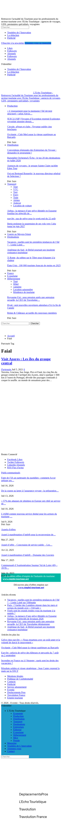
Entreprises (18, 727)
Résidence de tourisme (24, 292)
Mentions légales (15, 676)
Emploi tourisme (15, 698)
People (16, 740)
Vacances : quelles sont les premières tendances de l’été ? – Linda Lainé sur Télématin (33, 601)
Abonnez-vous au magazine (38, 43)
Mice (15, 737)
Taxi (15, 192)
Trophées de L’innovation (19, 746)
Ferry (15, 195)
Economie (18, 713)
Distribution (13, 145)
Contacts (11, 681)
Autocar (17, 203)
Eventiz (10, 689)
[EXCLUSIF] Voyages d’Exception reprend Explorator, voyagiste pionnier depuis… (33, 120)
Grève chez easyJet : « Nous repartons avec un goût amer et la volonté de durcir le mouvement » (30, 641)
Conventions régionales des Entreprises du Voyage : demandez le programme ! (31, 151)
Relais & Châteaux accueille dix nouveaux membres (32, 313)
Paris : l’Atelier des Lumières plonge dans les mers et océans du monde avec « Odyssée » (32, 606)
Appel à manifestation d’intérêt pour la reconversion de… (28, 534)
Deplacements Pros (16, 692)
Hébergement (13, 278)
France (10, 273)
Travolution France (16, 695)
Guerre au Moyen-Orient (19, 234)
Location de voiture (22, 205)
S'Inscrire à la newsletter (12, 43)
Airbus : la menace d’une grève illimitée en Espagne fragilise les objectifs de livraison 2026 (32, 617)
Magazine (12, 743)
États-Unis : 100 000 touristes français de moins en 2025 (34, 265)
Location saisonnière (23, 289)
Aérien (16, 200)
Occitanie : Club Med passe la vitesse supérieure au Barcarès (30, 647)
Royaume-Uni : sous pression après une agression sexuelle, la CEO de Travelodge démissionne (30, 622)
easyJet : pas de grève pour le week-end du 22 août (31, 218)
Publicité (11, 38)
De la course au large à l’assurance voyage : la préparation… (30, 490)
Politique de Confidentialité (20, 679)
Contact (11, 751)
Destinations (13, 237)
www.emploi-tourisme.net (16, 579)
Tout (15, 186)
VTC (15, 189)
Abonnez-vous (14, 748)
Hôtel (16, 284)
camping (17, 287)
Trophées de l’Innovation (19, 32)
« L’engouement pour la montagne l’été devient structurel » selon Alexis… (29, 112)
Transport (11, 184)
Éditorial (17, 729)
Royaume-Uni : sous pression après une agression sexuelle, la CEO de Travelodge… (30, 298)
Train (15, 197)
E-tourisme (12, 276)
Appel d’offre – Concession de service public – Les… (26, 545)
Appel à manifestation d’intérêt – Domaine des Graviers (27, 555)
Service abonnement (16, 687)
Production (12, 106)
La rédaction (13, 35)
